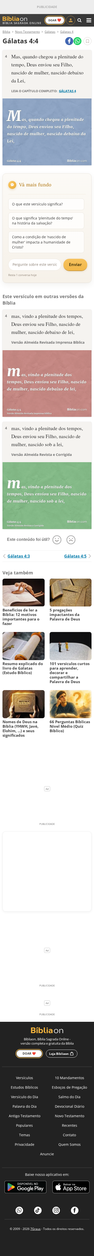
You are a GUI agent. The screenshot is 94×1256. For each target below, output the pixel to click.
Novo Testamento (69, 1115)
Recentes (69, 1125)
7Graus (35, 1229)
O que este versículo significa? (37, 204)
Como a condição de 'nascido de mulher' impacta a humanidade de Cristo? (41, 241)
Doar (54, 20)
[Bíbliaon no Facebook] (74, 1210)
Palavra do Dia (25, 1106)
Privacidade (24, 1144)
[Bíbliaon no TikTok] (38, 1210)
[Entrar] (70, 20)
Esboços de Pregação (69, 1087)
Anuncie (47, 1154)
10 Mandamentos (69, 1077)
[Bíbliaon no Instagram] (56, 1210)
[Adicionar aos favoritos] (87, 41)
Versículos (24, 1077)
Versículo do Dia (24, 1096)
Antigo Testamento (24, 1115)
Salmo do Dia (69, 1096)
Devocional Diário (69, 1106)
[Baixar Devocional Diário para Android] (25, 1188)
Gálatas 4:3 (19, 556)
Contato (69, 1135)
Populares (24, 1125)
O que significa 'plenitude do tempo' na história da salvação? (42, 220)
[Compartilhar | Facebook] (69, 41)
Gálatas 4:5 (75, 556)
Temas (24, 1135)
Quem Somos (69, 1144)
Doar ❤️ (29, 1053)
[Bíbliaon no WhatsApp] (19, 1210)
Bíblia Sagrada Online (22, 23)
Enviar (75, 264)
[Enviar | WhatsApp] (77, 41)
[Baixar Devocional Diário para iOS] (70, 1188)
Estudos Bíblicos (24, 1087)
